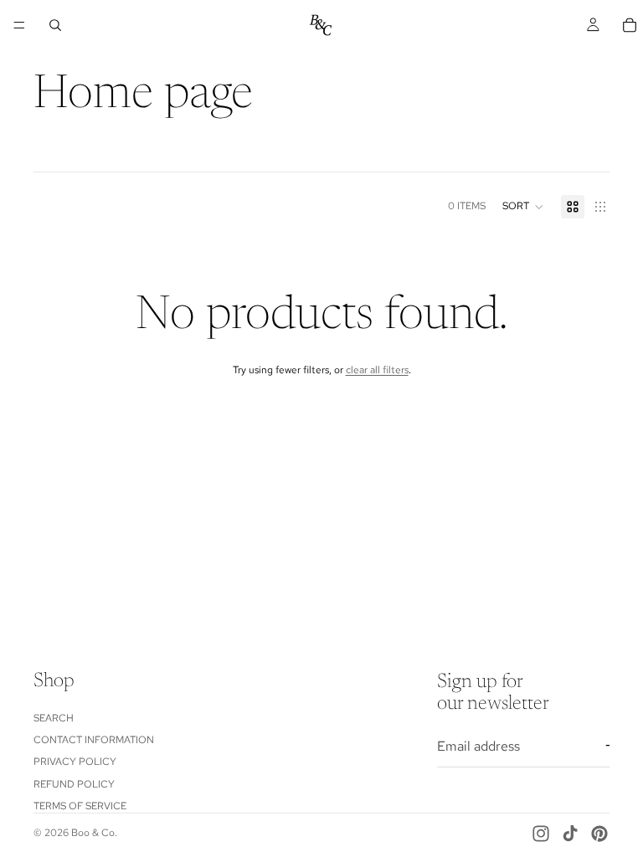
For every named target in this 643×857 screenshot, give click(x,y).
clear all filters (377, 370)
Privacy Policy (74, 762)
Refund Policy (74, 784)
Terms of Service (79, 806)
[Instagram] (541, 834)
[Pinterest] (599, 834)
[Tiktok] (570, 834)
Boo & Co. (94, 832)
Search (53, 718)
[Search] (55, 25)
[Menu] (19, 25)
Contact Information (93, 740)
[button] (523, 206)
